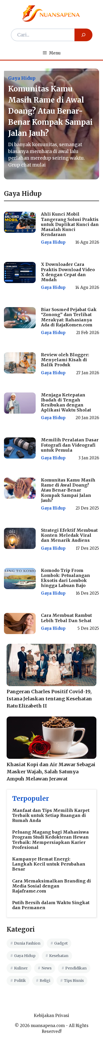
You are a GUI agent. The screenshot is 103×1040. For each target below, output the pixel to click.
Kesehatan (58, 955)
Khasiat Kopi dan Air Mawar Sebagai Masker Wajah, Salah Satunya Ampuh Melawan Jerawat (51, 771)
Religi (45, 980)
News (46, 968)
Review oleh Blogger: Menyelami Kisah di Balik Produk (65, 359)
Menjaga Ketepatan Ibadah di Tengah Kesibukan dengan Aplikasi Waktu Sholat (66, 402)
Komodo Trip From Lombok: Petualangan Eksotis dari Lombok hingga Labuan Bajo (65, 578)
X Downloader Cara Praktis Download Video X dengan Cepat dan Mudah (68, 272)
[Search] (83, 35)
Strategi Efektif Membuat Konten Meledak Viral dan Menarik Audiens (69, 535)
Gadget (61, 943)
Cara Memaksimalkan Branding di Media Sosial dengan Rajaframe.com (51, 886)
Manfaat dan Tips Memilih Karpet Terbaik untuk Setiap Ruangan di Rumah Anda (51, 815)
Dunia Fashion (27, 943)
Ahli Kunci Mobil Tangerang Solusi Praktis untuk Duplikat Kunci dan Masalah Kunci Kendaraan (70, 224)
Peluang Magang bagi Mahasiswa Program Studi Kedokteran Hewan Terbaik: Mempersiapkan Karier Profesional (50, 839)
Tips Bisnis (74, 980)
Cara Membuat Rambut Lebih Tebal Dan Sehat (66, 618)
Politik (20, 980)
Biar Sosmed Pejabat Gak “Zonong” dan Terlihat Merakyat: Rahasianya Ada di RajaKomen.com (69, 317)
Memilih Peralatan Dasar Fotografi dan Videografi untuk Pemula (70, 444)
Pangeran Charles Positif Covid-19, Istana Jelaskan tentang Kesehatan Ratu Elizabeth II (49, 698)
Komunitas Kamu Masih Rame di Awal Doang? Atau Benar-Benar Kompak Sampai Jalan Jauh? (68, 490)
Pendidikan (76, 968)
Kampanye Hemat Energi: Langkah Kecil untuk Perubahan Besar (48, 864)
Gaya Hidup (53, 242)
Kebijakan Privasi (51, 1015)
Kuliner (21, 968)
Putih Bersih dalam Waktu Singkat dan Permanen (51, 905)
